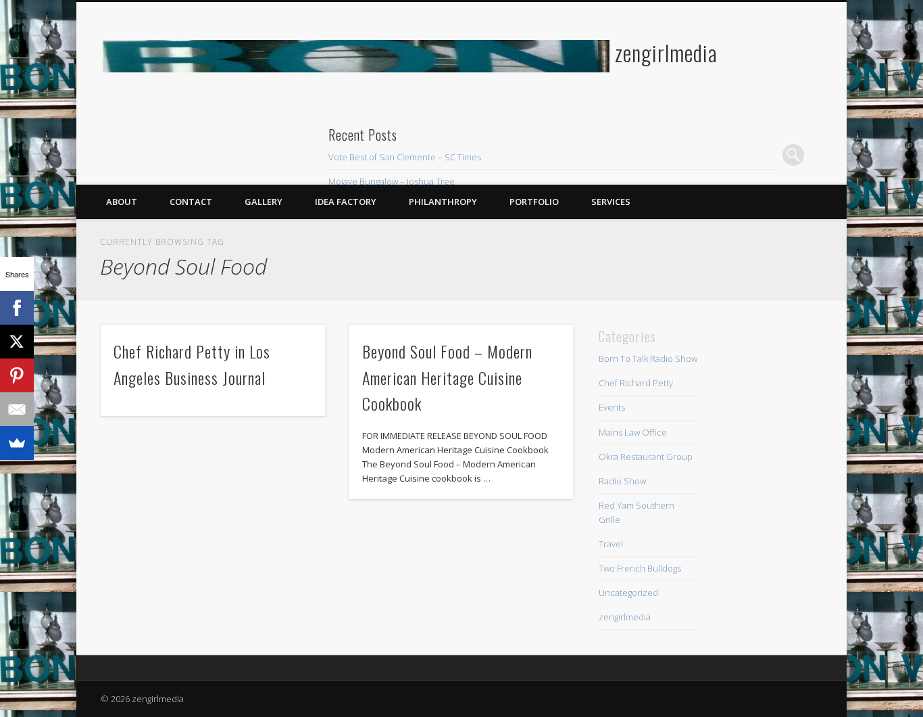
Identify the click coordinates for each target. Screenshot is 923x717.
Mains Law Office (633, 432)
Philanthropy (443, 201)
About (121, 201)
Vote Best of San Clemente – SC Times (404, 157)
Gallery (263, 201)
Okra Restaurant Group (646, 456)
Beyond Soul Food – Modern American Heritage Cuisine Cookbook (447, 377)
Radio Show (622, 481)
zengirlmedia (666, 52)
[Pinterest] (17, 375)
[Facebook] (17, 308)
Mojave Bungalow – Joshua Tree (391, 181)
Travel (611, 544)
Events (612, 407)
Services (610, 201)
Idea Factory (345, 201)
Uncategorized (628, 592)
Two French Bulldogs (640, 568)
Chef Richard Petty (636, 383)
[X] (17, 341)
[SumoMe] (17, 443)
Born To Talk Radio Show (648, 358)
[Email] (17, 409)
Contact (191, 201)
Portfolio (534, 201)
